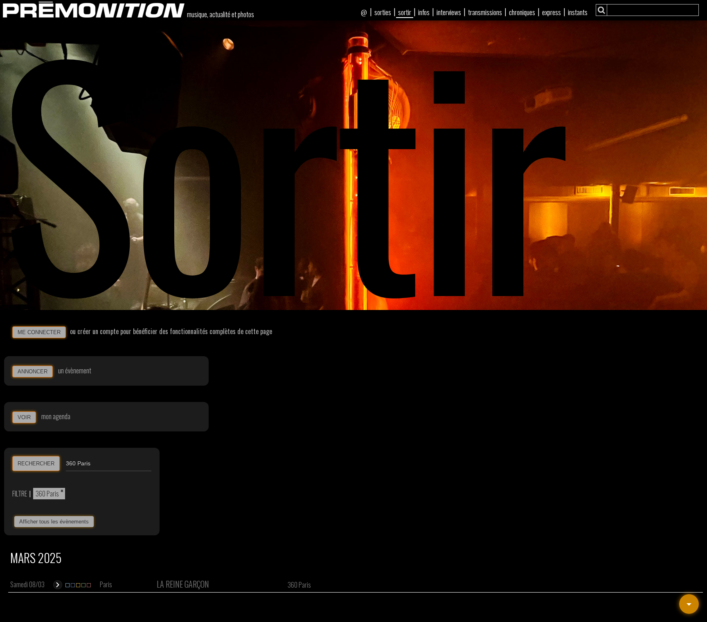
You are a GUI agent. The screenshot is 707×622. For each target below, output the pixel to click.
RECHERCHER (36, 463)
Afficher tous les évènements (54, 522)
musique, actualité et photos (220, 14)
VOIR (24, 417)
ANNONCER (32, 371)
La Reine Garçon (183, 584)
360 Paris (47, 493)
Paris (106, 584)
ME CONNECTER (39, 332)
